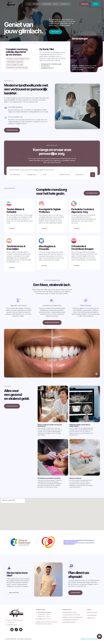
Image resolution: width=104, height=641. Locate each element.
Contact (55, 4)
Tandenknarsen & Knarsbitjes (70, 619)
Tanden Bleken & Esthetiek (69, 612)
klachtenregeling (92, 615)
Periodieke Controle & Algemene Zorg (72, 617)
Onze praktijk (36, 4)
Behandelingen (47, 4)
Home (29, 4)
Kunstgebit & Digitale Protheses (71, 614)
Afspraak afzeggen (92, 612)
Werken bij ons (91, 618)
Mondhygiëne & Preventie (69, 622)
